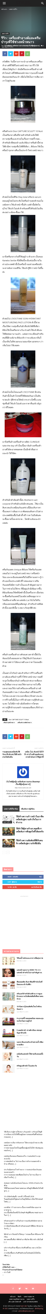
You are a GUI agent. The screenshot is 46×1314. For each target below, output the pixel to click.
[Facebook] (13, 1288)
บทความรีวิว (13, 9)
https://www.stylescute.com (23, 787)
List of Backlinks (30, 1302)
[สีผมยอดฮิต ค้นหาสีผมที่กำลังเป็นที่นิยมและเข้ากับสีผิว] (8, 984)
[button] (42, 3)
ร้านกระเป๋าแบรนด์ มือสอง (12, 1270)
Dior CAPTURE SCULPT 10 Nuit (19, 719)
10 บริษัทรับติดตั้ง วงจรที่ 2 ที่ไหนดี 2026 (19, 1196)
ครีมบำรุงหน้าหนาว (9, 722)
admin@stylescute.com (26, 1311)
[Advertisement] (23, 35)
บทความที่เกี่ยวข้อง (11, 809)
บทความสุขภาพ (29, 1296)
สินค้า (19, 1296)
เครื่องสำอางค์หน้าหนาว (25, 722)
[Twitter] (19, 1288)
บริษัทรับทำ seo (8, 1267)
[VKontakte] (26, 1288)
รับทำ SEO (23, 1306)
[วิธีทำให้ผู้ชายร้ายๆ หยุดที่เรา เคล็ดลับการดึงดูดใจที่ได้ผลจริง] (8, 831)
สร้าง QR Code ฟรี (14, 1302)
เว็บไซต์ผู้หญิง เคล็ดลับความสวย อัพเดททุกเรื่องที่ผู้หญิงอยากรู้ (23, 782)
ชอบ (40, 877)
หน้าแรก (4, 9)
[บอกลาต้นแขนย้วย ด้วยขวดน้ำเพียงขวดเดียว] (8, 1045)
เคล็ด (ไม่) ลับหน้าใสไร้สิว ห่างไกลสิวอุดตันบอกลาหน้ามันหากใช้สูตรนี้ (34, 754)
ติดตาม (40, 882)
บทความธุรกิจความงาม (16, 1299)
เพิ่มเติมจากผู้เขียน (28, 809)
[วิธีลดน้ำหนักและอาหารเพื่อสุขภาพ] (8, 961)
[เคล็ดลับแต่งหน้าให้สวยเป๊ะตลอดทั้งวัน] (8, 1057)
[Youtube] (33, 1288)
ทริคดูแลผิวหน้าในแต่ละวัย (27, 1066)
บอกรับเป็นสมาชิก (36, 887)
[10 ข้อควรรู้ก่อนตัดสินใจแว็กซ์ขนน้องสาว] (8, 1009)
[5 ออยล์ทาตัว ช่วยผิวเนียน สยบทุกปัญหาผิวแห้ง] (8, 1033)
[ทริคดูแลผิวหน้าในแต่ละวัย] (8, 1068)
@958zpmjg (39, 1308)
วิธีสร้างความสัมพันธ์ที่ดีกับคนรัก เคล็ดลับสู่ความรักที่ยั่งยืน (29, 842)
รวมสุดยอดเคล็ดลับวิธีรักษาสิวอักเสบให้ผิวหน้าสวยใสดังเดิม (12, 754)
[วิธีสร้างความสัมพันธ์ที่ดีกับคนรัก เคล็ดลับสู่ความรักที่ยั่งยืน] (8, 843)
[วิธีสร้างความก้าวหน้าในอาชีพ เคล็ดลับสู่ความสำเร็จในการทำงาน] (8, 819)
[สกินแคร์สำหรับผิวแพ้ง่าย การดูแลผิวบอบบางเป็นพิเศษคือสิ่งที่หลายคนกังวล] (8, 996)
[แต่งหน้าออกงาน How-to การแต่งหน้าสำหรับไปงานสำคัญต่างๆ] (8, 973)
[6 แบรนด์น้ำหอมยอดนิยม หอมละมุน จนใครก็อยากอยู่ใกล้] (8, 1021)
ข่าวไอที (7, 1272)
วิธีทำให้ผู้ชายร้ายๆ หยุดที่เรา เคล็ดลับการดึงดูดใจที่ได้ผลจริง (30, 830)
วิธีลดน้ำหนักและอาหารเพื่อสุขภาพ (30, 958)
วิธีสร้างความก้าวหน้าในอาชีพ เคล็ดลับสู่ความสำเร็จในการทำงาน (30, 819)
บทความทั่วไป (7, 822)
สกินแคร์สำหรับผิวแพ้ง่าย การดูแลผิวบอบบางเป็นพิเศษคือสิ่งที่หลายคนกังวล (30, 996)
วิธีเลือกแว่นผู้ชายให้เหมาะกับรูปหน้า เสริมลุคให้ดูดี (23, 1132)
